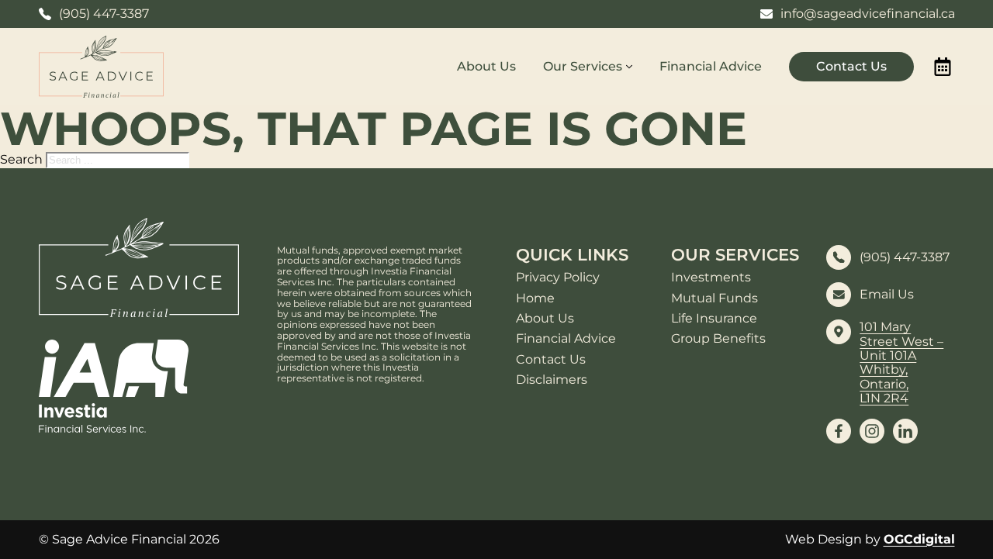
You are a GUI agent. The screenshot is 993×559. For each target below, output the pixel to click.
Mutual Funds (714, 298)
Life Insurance (714, 319)
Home (535, 298)
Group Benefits (718, 339)
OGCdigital (919, 539)
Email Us (887, 295)
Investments (711, 278)
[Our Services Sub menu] (629, 67)
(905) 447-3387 (905, 257)
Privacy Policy (558, 278)
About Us (486, 66)
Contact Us (851, 66)
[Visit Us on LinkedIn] (905, 431)
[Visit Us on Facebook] (838, 431)
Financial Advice (710, 66)
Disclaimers (551, 380)
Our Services (582, 66)
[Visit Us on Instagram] (872, 431)
